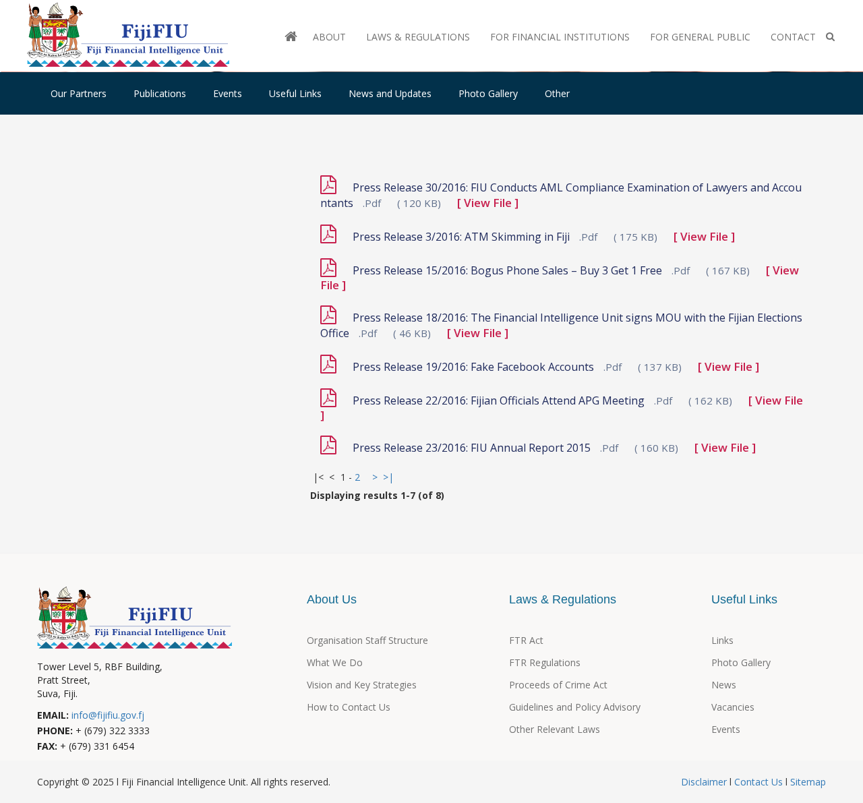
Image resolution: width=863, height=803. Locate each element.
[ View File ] (487, 202)
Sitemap (806, 781)
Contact (793, 36)
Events (227, 93)
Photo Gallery (488, 93)
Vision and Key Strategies (362, 684)
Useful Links (295, 93)
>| (388, 477)
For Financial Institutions (560, 36)
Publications (159, 93)
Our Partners (79, 93)
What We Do (335, 662)
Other (557, 93)
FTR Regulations (545, 662)
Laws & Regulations (418, 36)
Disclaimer (705, 781)
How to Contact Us (348, 707)
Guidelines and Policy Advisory (575, 707)
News (723, 684)
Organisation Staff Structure (367, 640)
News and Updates (390, 93)
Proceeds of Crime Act (558, 684)
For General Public (700, 36)
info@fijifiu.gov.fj (107, 715)
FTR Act (526, 640)
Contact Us (758, 781)
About (329, 36)
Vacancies (732, 707)
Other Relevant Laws (554, 729)
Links (722, 640)
